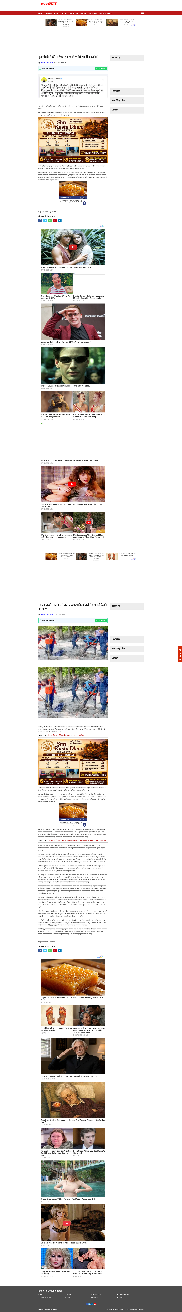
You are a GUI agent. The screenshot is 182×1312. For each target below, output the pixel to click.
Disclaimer (120, 1297)
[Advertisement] (91, 40)
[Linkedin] (92, 1304)
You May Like (118, 100)
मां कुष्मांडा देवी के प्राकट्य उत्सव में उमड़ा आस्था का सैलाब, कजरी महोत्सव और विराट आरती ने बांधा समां (77, 840)
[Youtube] (95, 1304)
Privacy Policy (94, 1297)
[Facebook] (87, 1304)
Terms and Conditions (44, 1297)
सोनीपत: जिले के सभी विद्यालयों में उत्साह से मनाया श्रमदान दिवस (66, 735)
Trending (116, 57)
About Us (41, 1294)
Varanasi (57, 13)
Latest (115, 109)
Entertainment (92, 13)
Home (40, 13)
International (73, 13)
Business (83, 13)
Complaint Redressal (123, 1294)
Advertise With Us (96, 1294)
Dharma (101, 13)
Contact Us (68, 1294)
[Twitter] (89, 1304)
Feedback (67, 1297)
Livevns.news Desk (46, 63)
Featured (116, 90)
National (64, 13)
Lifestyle (109, 13)
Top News (49, 13)
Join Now (101, 68)
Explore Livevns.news (50, 1290)
